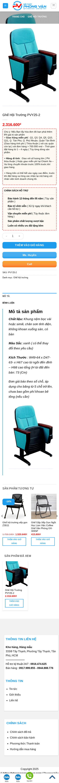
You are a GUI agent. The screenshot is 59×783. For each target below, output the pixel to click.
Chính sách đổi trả (20, 732)
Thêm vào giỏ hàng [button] (14, 541)
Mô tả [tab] (6, 296)
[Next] (56, 522)
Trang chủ (18, 17)
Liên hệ (13, 700)
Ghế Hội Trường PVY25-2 (13, 591)
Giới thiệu (15, 694)
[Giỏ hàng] (53, 5)
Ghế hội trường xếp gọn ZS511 (14, 524)
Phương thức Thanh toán (25, 743)
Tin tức (13, 689)
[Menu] (5, 5)
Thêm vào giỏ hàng (29, 245)
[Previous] (2, 522)
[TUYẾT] (29, 776)
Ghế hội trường (37, 17)
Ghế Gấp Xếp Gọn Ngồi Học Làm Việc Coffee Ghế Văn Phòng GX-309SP (43, 526)
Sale (7, 781)
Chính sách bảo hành (22, 737)
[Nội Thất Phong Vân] (29, 5)
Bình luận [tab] (8, 303)
